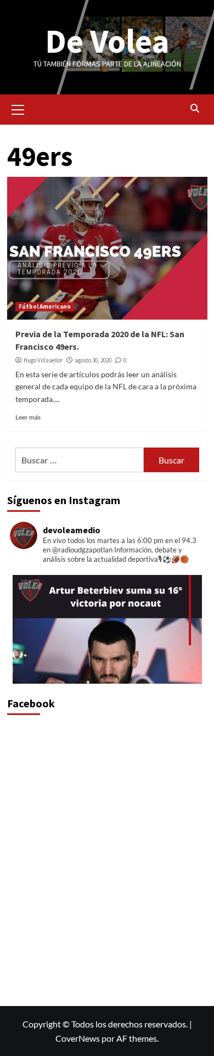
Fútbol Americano (45, 306)
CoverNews (77, 1038)
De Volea (107, 41)
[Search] (195, 108)
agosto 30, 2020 (93, 360)
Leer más (28, 417)
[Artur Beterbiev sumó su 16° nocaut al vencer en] (107, 669)
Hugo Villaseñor (43, 360)
